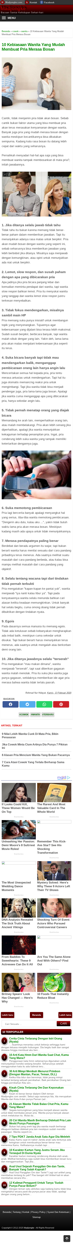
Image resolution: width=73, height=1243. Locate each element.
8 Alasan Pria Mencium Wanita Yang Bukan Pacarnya (36, 755)
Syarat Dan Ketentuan (58, 1212)
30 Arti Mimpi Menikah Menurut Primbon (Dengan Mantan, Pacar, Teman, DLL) (34, 1073)
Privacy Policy (38, 1212)
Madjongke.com (13, 2)
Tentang (17, 1212)
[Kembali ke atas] (66, 1239)
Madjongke (13, 8)
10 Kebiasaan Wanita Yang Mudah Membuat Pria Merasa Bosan (33, 46)
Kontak (33, 2)
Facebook (49, 2)
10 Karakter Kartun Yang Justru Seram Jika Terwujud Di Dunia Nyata (37, 1152)
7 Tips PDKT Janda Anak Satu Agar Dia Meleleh (39, 1136)
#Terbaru (48, 714)
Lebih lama (65, 1015)
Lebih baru (7, 1015)
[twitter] (27, 704)
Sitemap (36, 1217)
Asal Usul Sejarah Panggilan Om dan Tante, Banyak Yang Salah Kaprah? (37, 1168)
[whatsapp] (44, 704)
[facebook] (11, 704)
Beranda (36, 1015)
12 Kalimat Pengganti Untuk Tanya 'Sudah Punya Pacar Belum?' (36, 1184)
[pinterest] (61, 704)
